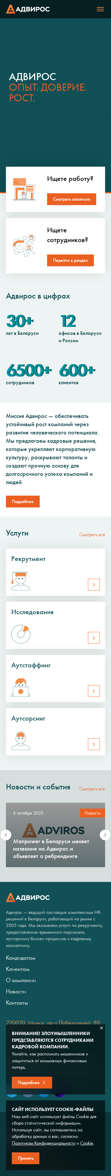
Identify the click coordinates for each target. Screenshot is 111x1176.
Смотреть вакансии (71, 199)
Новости (16, 991)
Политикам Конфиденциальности (43, 1143)
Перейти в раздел (70, 260)
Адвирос (28, 9)
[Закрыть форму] (101, 1028)
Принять (25, 1158)
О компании (21, 980)
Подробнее (23, 501)
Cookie (86, 1143)
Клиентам (18, 968)
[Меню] (100, 9)
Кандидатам (21, 957)
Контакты (17, 1002)
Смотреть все (92, 534)
